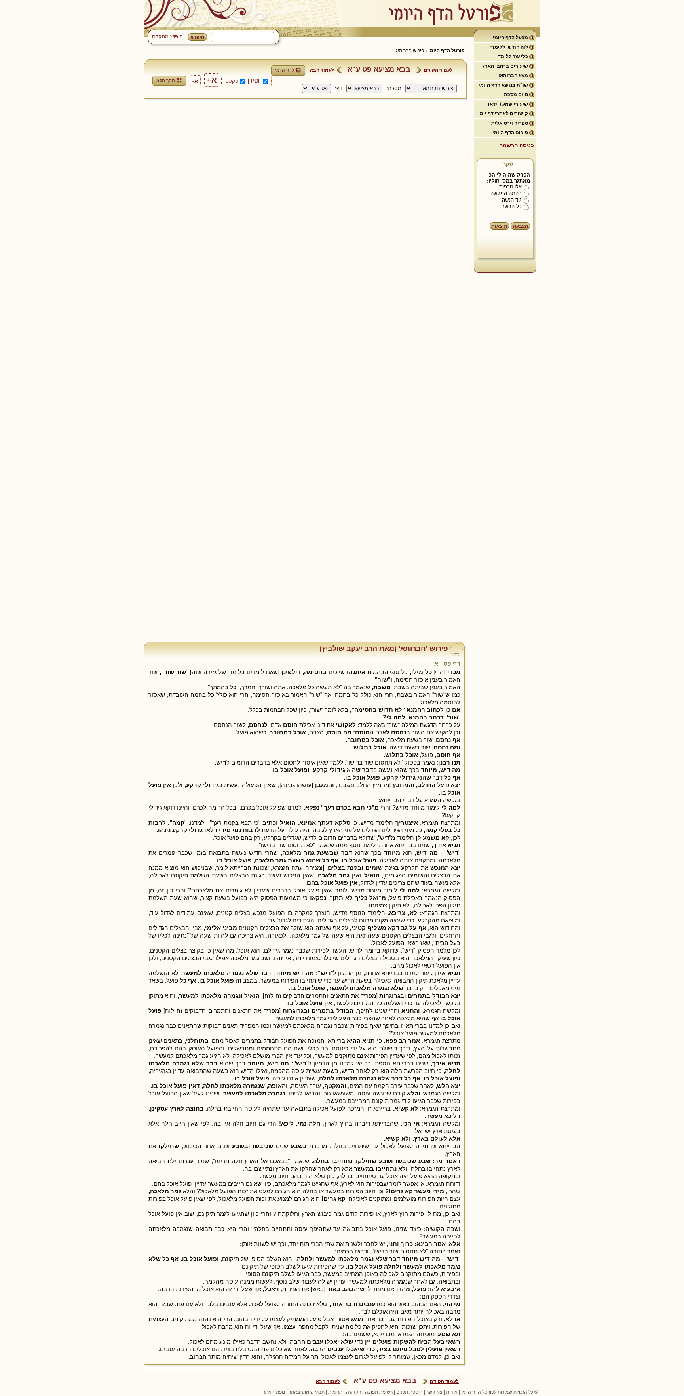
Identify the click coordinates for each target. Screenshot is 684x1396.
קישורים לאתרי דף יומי (503, 113)
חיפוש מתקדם (167, 37)
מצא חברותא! (513, 75)
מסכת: (393, 88)
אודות (452, 1392)
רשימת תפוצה (379, 1392)
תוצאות (499, 226)
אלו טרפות (510, 187)
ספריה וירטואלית (509, 123)
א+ (212, 80)
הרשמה (508, 145)
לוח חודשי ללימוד (509, 47)
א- (195, 81)
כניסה (526, 145)
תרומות (335, 1392)
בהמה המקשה (506, 193)
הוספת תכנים (409, 1392)
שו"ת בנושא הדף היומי (503, 85)
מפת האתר (274, 1392)
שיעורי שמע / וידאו (508, 104)
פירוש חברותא (410, 50)
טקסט (231, 81)
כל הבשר (512, 206)
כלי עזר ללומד (513, 56)
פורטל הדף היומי (446, 50)
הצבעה (520, 226)
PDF (256, 81)
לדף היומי (284, 70)
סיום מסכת (516, 94)
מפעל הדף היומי (510, 37)
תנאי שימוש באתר (307, 1392)
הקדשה (353, 1392)
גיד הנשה (512, 200)
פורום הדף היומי (510, 132)
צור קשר (434, 1392)
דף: (338, 88)
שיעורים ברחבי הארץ (505, 66)
